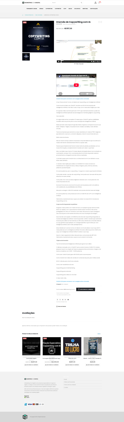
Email (68, 299)
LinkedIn (63, 299)
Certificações (94, 8)
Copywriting (49, 8)
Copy (65, 8)
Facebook (57, 299)
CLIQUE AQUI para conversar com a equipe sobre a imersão (72, 99)
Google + (65, 299)
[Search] (81, 2)
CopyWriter (58, 8)
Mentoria (85, 8)
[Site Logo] (31, 3)
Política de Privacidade (69, 382)
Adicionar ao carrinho (86, 289)
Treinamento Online (31, 8)
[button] (97, 334)
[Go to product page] (52, 346)
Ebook (70, 8)
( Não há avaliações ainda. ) (69, 24)
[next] (101, 22)
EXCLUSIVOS (77, 8)
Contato (66, 387)
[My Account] (95, 3)
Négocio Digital (47, 357)
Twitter (60, 299)
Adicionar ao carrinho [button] (32, 364)
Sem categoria (64, 284)
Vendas (41, 8)
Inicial (65, 379)
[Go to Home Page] (22, 15)
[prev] (99, 22)
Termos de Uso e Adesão (70, 384)
